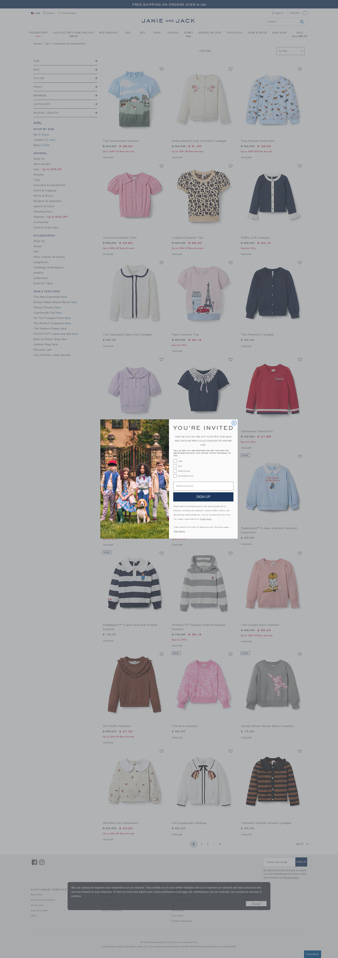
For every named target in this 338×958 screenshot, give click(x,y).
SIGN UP (203, 496)
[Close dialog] (234, 423)
